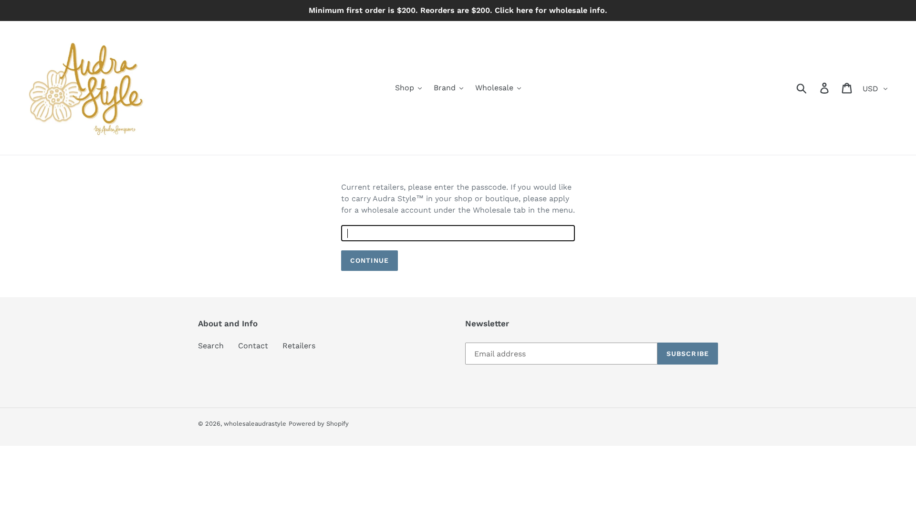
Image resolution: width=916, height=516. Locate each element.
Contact (253, 345)
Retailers (298, 345)
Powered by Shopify (319, 423)
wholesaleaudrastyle (255, 423)
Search (211, 345)
